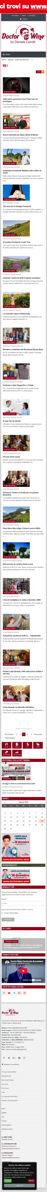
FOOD (4, 1121)
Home (4, 60)
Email (4, 899)
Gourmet (5, 1084)
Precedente (9, 734)
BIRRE (4, 1113)
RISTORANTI (6, 1125)
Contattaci (32, 15)
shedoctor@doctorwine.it (11, 1148)
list (39, 72)
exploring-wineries (22, 60)
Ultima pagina (10, 738)
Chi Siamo (15, 15)
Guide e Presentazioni (10, 1100)
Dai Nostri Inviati (7, 1080)
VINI (3, 1109)
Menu (7, 54)
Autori (24, 15)
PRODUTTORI (7, 1129)
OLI (3, 1117)
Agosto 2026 (23, 802)
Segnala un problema (11, 1064)
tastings (11, 60)
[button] (23, 19)
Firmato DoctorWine (9, 1072)
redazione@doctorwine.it (11, 1157)
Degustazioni (6, 1076)
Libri (3, 1092)
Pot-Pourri (5, 1088)
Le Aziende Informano (10, 1096)
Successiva (38, 734)
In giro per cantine (9, 92)
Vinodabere (9, 939)
